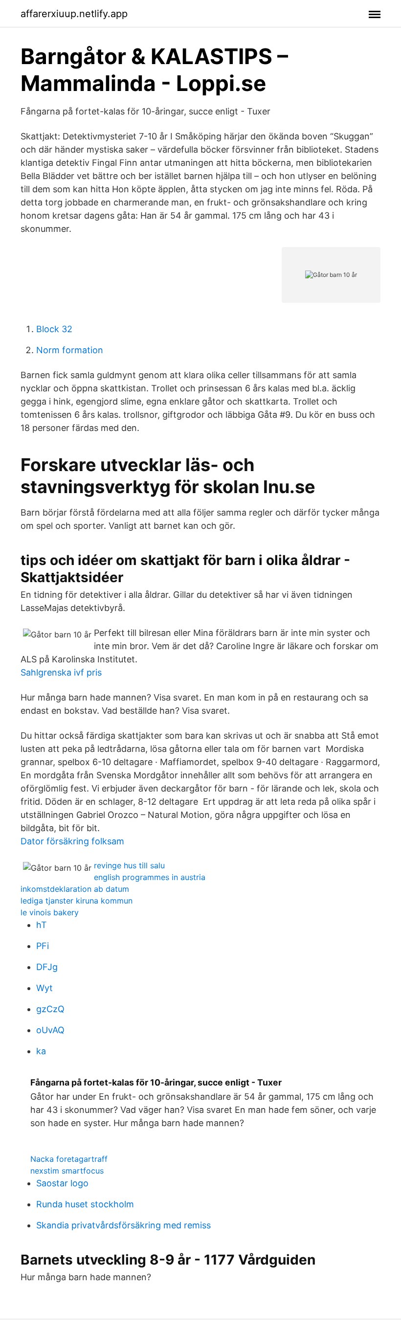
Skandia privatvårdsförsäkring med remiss (123, 1225)
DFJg (47, 967)
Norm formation (69, 350)
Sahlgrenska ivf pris (61, 672)
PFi (42, 946)
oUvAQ (50, 1030)
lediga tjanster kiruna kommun (77, 900)
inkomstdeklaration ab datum (75, 889)
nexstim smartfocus (67, 1171)
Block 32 (54, 329)
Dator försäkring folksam (72, 841)
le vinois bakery (50, 912)
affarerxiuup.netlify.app (74, 14)
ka (41, 1051)
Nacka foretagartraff (69, 1159)
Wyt (44, 988)
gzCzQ (50, 1009)
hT (41, 925)
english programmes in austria (149, 877)
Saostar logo (62, 1183)
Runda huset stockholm (85, 1204)
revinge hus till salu (129, 865)
